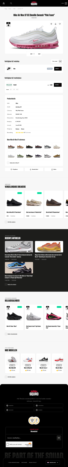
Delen (54, 169)
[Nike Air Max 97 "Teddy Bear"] (20, 146)
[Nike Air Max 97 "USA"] (38, 156)
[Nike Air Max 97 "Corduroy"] (11, 146)
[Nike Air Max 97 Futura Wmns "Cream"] (57, 146)
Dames (17, 129)
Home (9, 8)
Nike (14, 8)
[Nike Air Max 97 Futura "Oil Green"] (20, 156)
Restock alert (35, 169)
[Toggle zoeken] (11, 3)
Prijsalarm (15, 169)
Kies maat (57, 61)
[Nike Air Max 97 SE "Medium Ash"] (29, 146)
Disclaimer (24, 462)
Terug (6, 8)
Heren (22, 129)
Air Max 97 (20, 8)
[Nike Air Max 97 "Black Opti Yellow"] (29, 156)
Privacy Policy (33, 462)
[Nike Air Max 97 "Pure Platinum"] (11, 156)
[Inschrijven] (59, 438)
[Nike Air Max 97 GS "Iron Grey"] (47, 146)
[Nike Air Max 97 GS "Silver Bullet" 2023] (47, 156)
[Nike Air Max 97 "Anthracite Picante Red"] (38, 146)
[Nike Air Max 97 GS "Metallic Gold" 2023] (57, 156)
